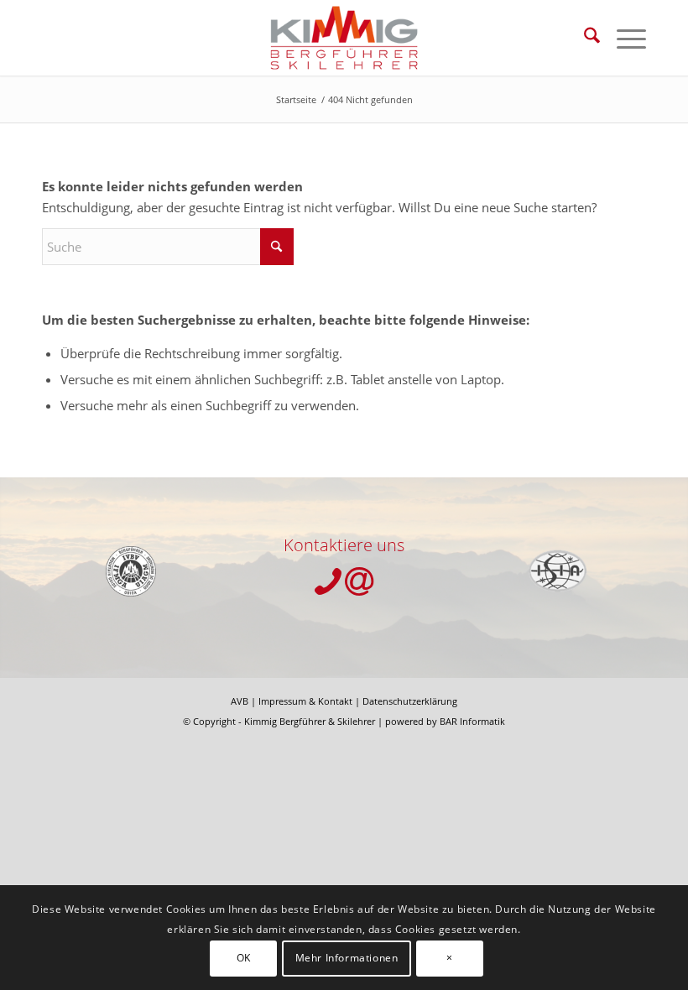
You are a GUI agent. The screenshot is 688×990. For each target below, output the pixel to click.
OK (244, 958)
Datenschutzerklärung (409, 701)
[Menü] (623, 38)
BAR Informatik (472, 721)
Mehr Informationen (347, 958)
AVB (239, 701)
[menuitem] (583, 38)
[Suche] (583, 38)
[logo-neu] (344, 38)
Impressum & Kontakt (305, 701)
